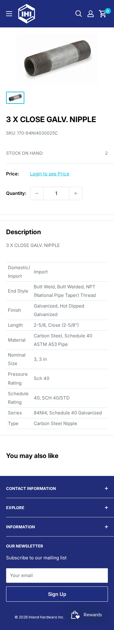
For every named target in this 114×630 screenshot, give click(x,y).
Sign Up (57, 594)
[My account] (91, 13)
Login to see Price (49, 174)
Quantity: (16, 193)
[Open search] (78, 13)
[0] (103, 13)
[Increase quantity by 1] (75, 193)
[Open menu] (9, 13)
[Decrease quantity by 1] (36, 193)
